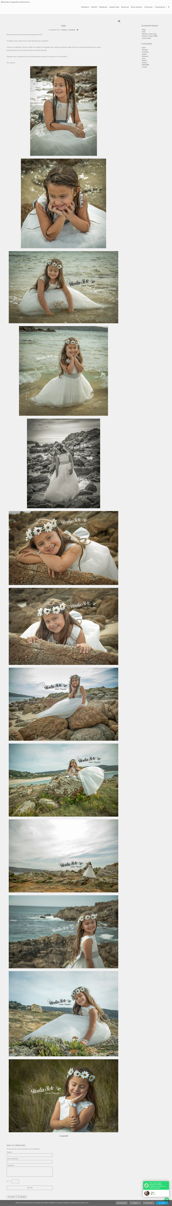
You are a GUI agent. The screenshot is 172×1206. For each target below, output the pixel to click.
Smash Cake (114, 7)
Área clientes (136, 7)
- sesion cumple (146, 38)
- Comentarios (71, 30)
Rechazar (149, 1203)
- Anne (143, 31)
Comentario (10, 1165)
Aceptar (162, 1203)
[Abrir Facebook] (169, 7)
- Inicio (143, 47)
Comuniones (160, 7)
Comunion (64, 30)
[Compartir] (77, 30)
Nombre (9, 1152)
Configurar (135, 1203)
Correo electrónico (12, 1158)
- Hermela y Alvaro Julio (149, 34)
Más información (121, 1203)
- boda (143, 58)
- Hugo (143, 29)
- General (144, 67)
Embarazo (103, 7)
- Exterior (144, 62)
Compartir (63, 1136)
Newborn (85, 7)
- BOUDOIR (145, 65)
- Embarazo (144, 56)
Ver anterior (11, 1197)
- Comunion (145, 52)
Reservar (125, 7)
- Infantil (144, 60)
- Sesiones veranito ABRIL (149, 36)
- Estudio (144, 54)
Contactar (148, 7)
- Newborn (144, 50)
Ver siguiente (22, 1197)
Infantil (94, 7)
